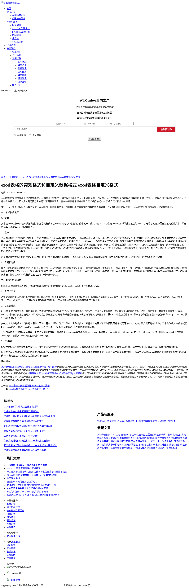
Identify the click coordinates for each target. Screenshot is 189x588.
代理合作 (11, 45)
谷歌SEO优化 (18, 18)
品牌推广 (11, 527)
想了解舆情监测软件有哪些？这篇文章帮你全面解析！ (30, 445)
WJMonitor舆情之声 (106, 421)
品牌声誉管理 (18, 15)
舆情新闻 (22, 75)
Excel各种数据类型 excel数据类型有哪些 (28, 389)
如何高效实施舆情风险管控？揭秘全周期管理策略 (28, 426)
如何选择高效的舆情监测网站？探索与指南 (25, 450)
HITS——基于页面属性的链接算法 (23, 468)
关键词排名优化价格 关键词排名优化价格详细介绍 (31, 485)
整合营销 (11, 524)
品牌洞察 (11, 504)
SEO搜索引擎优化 (21, 28)
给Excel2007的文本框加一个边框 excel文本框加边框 (32, 475)
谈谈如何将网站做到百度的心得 (22, 482)
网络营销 (11, 520)
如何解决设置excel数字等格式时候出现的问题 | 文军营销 (54, 373)
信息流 (15, 38)
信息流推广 (172, 421)
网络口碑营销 (159, 421)
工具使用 (14, 177)
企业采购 (21, 135)
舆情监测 (16, 25)
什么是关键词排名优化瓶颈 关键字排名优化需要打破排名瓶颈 (37, 472)
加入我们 (16, 85)
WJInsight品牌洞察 (125, 421)
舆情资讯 (22, 65)
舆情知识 (22, 82)
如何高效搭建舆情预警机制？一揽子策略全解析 (27, 440)
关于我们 (11, 48)
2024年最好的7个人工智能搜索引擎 (21, 406)
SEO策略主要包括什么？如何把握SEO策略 (27, 488)
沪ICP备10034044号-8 (52, 585)
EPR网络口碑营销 (21, 32)
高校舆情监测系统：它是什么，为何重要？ (25, 431)
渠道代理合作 (13, 536)
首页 (9, 8)
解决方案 (11, 12)
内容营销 (16, 35)
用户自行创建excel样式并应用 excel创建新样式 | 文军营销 (28, 367)
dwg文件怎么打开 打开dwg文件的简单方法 (27, 492)
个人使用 (37, 135)
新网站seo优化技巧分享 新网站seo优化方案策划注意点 (33, 495)
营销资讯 (22, 68)
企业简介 (16, 55)
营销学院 (16, 58)
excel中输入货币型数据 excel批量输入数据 (29, 385)
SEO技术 (22, 72)
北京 (18, 580)
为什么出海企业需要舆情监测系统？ (21, 411)
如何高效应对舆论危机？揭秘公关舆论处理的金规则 (29, 416)
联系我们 (16, 52)
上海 (13, 580)
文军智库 (22, 62)
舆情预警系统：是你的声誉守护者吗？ (23, 436)
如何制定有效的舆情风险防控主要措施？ (24, 421)
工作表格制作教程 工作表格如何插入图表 (27, 465)
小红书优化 (17, 42)
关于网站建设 (13, 478)
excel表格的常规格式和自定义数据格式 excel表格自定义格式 (51, 177)
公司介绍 (11, 545)
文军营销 (15, 541)
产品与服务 (12, 22)
